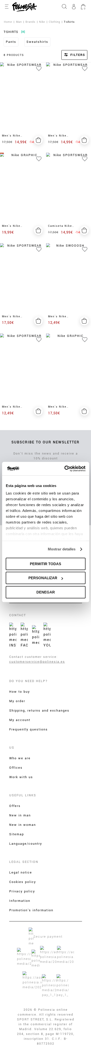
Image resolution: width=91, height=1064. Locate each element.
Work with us (21, 777)
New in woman (22, 825)
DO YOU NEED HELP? (28, 681)
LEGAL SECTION (23, 862)
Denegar (45, 592)
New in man (20, 815)
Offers (15, 806)
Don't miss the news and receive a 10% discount (45, 456)
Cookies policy (22, 882)
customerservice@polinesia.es (37, 662)
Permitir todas (45, 564)
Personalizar (42, 578)
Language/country (25, 844)
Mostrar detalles (62, 549)
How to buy (19, 692)
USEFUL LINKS (22, 795)
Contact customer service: (33, 657)
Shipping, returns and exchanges (39, 710)
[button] (67, 55)
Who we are (20, 758)
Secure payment (48, 937)
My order (17, 701)
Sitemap (16, 834)
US (11, 747)
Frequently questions (28, 729)
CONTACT (17, 615)
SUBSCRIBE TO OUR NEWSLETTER (45, 442)
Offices (16, 768)
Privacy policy (22, 891)
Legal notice (20, 872)
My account (19, 720)
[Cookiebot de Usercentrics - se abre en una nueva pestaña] (64, 468)
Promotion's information (31, 910)
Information (19, 901)
